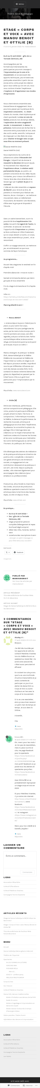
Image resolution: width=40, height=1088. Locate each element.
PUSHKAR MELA (12, 968)
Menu (21, 4)
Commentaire (27, 872)
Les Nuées (7, 1056)
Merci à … (12, 972)
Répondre (18, 729)
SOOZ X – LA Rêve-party (14, 975)
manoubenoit (30, 46)
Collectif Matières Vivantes (13, 891)
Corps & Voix (8, 982)
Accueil (6, 947)
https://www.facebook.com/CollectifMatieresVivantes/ (25, 810)
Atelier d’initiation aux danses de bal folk (21, 997)
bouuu (17, 737)
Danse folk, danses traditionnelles (16, 994)
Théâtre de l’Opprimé (11, 955)
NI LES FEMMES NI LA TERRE (16, 962)
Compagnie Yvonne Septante (14, 895)
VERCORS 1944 (11, 965)
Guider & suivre (11, 1000)
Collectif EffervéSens (11, 886)
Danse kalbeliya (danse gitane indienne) (18, 951)
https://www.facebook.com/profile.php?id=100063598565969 (25, 758)
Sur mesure (8, 986)
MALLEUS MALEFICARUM (15, 977)
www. (15, 500)
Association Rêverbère (12, 882)
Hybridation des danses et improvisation (18, 1019)
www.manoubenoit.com (21, 390)
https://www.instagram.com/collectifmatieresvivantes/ (25, 818)
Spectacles (8, 959)
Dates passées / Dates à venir (15, 1015)
